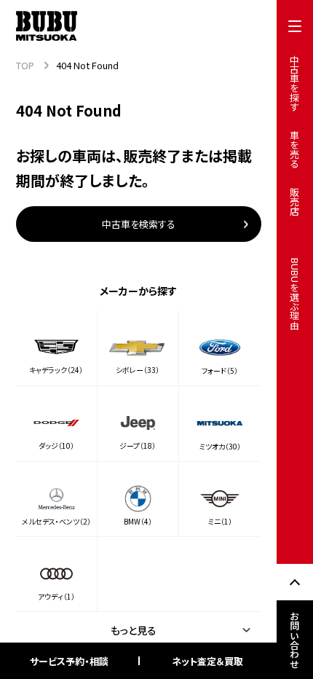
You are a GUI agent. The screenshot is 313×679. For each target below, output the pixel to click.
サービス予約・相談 (69, 661)
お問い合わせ (295, 639)
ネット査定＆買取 (207, 661)
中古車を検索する (138, 224)
